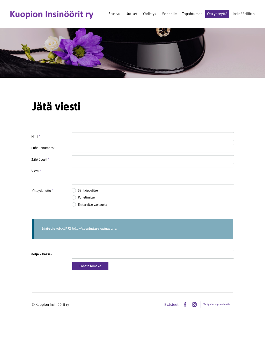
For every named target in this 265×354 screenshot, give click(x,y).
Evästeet (171, 304)
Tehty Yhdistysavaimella (216, 304)
